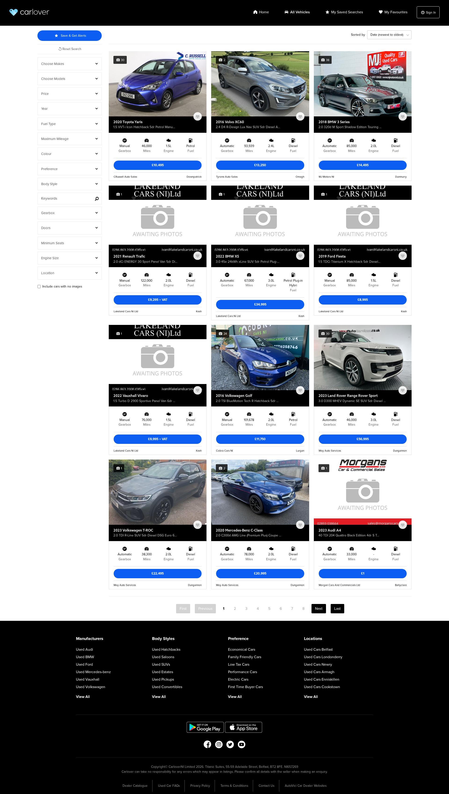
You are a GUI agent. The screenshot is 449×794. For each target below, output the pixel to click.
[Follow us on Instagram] (219, 746)
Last (337, 608)
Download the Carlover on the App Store (243, 727)
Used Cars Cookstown (322, 687)
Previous (205, 608)
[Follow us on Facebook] (207, 746)
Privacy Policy (200, 786)
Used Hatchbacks (166, 649)
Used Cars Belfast (318, 649)
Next (318, 608)
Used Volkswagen (90, 687)
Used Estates (162, 672)
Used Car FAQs (169, 786)
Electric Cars (238, 679)
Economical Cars (241, 649)
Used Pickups (163, 679)
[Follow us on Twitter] (230, 746)
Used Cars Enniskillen (321, 679)
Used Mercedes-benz (93, 672)
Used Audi (84, 649)
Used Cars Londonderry (323, 657)
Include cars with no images (62, 286)
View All (83, 696)
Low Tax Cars (238, 664)
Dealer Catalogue (135, 786)
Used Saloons (163, 657)
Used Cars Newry (318, 664)
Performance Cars (242, 672)
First (183, 608)
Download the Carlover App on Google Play (205, 727)
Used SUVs (161, 664)
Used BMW (85, 657)
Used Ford (84, 664)
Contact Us (266, 786)
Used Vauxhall (87, 679)
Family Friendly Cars (244, 657)
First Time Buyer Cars (245, 687)
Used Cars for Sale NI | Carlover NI (29, 12)
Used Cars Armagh (319, 672)
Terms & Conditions (234, 786)
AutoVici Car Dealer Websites (305, 786)
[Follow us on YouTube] (241, 746)
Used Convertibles (167, 687)
